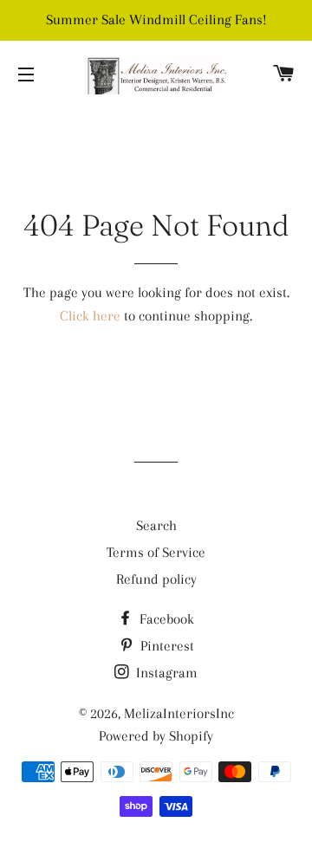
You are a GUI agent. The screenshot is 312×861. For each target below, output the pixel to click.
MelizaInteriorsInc (179, 713)
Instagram (165, 672)
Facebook (165, 619)
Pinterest (165, 646)
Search (156, 525)
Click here (90, 316)
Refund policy (156, 579)
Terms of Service (156, 552)
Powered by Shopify (156, 736)
